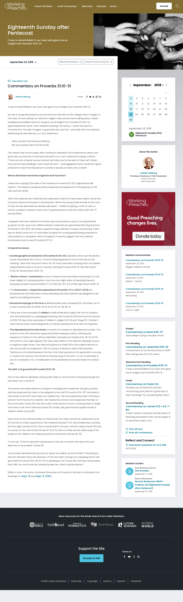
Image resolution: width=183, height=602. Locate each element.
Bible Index (87, 6)
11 (142, 103)
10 (137, 103)
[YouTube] (129, 557)
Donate (164, 6)
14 (160, 103)
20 (154, 109)
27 (154, 114)
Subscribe (76, 581)
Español (121, 581)
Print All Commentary (140, 432)
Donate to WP (91, 558)
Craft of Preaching (67, 6)
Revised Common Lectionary (97, 62)
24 (136, 114)
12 (148, 103)
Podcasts (101, 6)
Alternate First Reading (68, 62)
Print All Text (135, 429)
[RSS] (138, 557)
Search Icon (177, 6)
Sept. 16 (26, 476)
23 (131, 114)
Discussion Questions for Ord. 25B (147, 445)
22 (166, 109)
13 (154, 103)
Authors (107, 581)
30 (131, 119)
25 (142, 114)
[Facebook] (124, 557)
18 (142, 109)
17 (137, 109)
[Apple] (134, 557)
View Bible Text (19, 81)
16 (131, 109)
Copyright (92, 581)
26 (148, 114)
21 (160, 109)
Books (113, 6)
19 (148, 109)
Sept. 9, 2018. (43, 476)
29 (166, 114)
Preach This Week (43, 6)
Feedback (136, 581)
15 (166, 103)
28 (160, 114)
